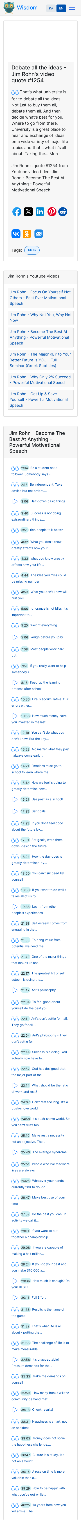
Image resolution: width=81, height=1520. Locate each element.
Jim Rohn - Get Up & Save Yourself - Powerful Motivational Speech (39, 400)
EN (61, 8)
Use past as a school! (47, 799)
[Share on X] (28, 212)
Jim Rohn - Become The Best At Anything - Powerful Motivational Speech (39, 337)
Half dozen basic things (48, 501)
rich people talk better (46, 530)
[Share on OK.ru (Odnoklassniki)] (26, 233)
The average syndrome (49, 1152)
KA (51, 8)
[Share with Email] (38, 233)
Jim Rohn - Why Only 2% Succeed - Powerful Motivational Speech (40, 380)
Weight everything (43, 625)
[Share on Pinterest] (52, 211)
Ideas (32, 250)
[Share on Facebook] (16, 211)
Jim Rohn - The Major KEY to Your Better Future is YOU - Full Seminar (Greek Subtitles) (40, 360)
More (54, 153)
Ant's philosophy (44, 990)
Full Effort (39, 1297)
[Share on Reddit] (62, 211)
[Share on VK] (15, 233)
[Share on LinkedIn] (40, 212)
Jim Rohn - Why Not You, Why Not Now (41, 317)
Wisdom (27, 7)
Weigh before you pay (47, 637)
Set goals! (39, 811)
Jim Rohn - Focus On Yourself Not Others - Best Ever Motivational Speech (40, 298)
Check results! (42, 1409)
